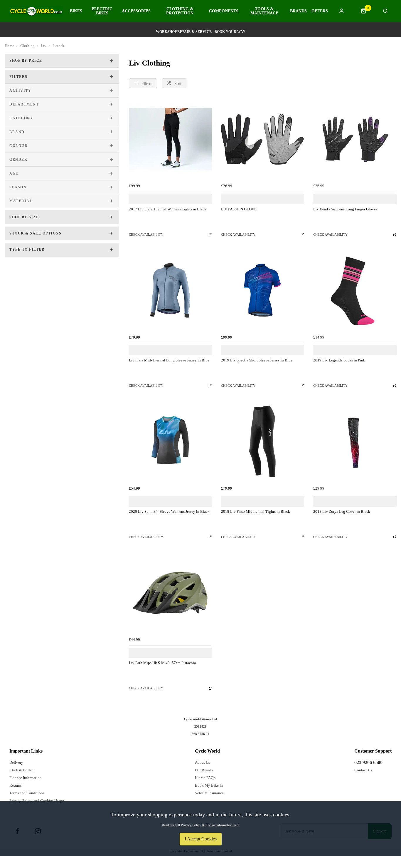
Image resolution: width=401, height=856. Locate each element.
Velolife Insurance (209, 793)
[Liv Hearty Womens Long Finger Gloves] (354, 139)
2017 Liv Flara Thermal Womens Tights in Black (167, 209)
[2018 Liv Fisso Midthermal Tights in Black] (262, 441)
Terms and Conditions (26, 793)
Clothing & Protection (179, 11)
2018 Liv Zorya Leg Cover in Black (341, 511)
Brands (298, 11)
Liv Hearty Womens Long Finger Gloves (345, 209)
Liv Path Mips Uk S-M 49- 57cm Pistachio (162, 663)
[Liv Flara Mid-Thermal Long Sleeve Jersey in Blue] (170, 290)
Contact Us (363, 770)
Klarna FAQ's (205, 777)
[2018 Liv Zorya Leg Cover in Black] (354, 441)
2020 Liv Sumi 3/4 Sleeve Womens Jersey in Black (169, 511)
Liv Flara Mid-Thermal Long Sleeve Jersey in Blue (169, 360)
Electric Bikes (102, 11)
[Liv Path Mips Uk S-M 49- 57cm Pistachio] (170, 592)
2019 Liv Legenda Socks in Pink (339, 360)
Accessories (136, 11)
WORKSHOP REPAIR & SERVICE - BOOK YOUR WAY (200, 32)
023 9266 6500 (368, 762)
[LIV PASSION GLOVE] (262, 139)
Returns (15, 785)
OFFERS (319, 11)
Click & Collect (22, 770)
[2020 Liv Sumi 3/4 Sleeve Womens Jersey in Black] (170, 441)
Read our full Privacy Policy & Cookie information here (200, 825)
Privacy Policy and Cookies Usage (36, 800)
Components (223, 11)
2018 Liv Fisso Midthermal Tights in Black (255, 511)
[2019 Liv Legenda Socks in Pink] (354, 290)
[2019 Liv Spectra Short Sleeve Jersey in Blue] (262, 290)
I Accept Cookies (201, 838)
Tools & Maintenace (264, 11)
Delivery (16, 762)
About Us (202, 762)
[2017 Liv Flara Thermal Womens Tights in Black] (170, 139)
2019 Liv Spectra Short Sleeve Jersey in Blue (256, 360)
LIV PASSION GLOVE (239, 209)
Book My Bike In (209, 785)
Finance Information (25, 777)
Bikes (76, 11)
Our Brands (204, 770)
